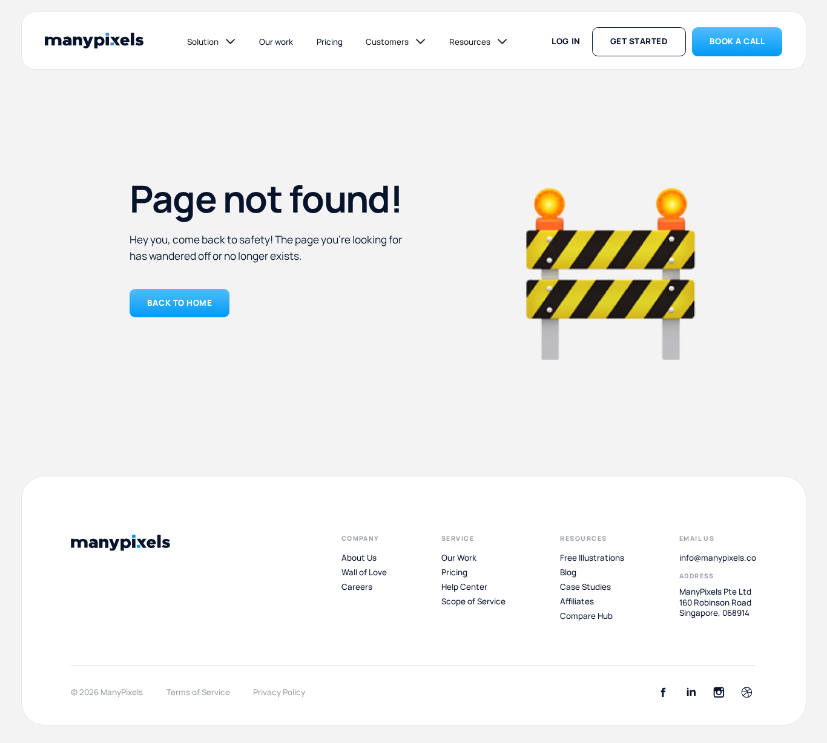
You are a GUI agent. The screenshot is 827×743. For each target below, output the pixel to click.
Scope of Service (473, 601)
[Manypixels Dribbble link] (746, 692)
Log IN (566, 41)
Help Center (464, 587)
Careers (356, 587)
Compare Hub (586, 616)
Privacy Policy (279, 693)
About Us (359, 558)
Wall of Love (364, 572)
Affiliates (577, 601)
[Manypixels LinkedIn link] (691, 692)
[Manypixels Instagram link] (719, 692)
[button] (211, 41)
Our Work (458, 558)
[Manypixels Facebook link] (663, 692)
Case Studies (585, 587)
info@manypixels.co (717, 558)
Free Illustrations (592, 558)
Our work (276, 41)
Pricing (330, 41)
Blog (568, 572)
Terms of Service (198, 693)
